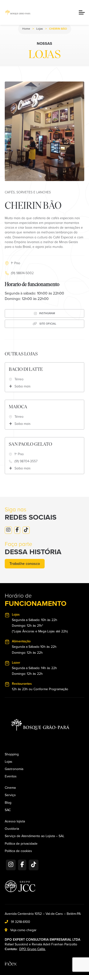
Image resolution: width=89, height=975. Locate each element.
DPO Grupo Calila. (32, 949)
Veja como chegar (23, 930)
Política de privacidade (21, 844)
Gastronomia (14, 769)
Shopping (12, 754)
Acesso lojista (15, 821)
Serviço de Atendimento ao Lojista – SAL (34, 836)
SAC (8, 810)
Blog (8, 803)
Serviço (10, 795)
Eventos (11, 776)
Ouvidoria (12, 829)
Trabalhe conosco (24, 563)
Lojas (39, 29)
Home (26, 29)
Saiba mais (22, 386)
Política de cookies (18, 851)
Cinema (10, 788)
